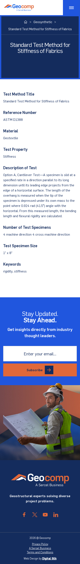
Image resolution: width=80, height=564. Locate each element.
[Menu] (71, 7)
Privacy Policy (40, 544)
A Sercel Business (40, 548)
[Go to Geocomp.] (25, 22)
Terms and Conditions (40, 552)
